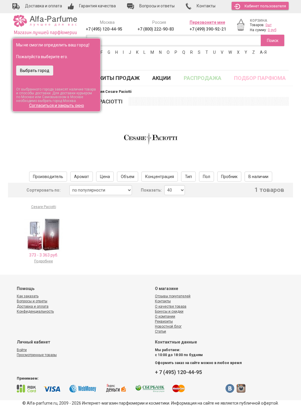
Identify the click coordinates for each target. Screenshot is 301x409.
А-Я (263, 52)
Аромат (81, 176)
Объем (127, 176)
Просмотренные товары (37, 355)
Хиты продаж (119, 78)
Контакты (163, 301)
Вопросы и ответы (32, 301)
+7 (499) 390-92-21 (208, 29)
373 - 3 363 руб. (43, 255)
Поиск (272, 40)
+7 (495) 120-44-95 (104, 29)
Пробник (229, 176)
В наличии (258, 176)
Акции (161, 78)
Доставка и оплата (33, 306)
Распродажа (202, 78)
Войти (22, 350)
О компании (165, 316)
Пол (206, 176)
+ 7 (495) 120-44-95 (178, 372)
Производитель (48, 176)
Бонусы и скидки (169, 311)
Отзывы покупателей (172, 296)
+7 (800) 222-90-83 (156, 29)
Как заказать (28, 296)
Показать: (151, 190)
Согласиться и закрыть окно (56, 105)
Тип (188, 176)
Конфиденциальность (35, 311)
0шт (268, 25)
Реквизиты (164, 321)
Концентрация (159, 176)
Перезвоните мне (207, 22)
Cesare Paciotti (43, 207)
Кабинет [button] (265, 6)
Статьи (160, 331)
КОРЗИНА (258, 21)
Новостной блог (168, 326)
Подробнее (43, 261)
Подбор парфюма (260, 78)
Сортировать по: (43, 190)
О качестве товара (170, 306)
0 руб (272, 30)
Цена (105, 176)
